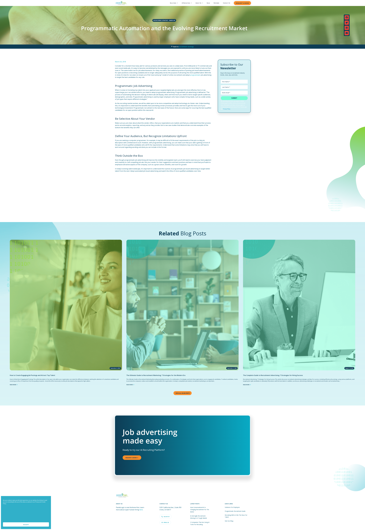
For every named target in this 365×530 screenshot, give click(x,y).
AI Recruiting (186, 3)
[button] (347, 17)
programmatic (195, 75)
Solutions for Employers (232, 507)
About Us (198, 3)
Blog (208, 3)
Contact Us (226, 3)
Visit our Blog (229, 521)
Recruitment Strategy (186, 47)
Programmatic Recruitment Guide (235, 511)
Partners (216, 3)
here (141, 510)
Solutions (173, 3)
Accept (26, 524)
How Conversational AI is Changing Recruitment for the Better (199, 509)
